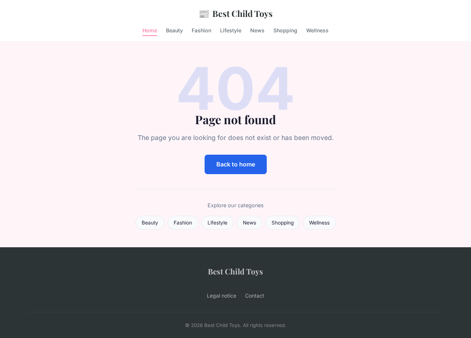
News (257, 30)
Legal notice (221, 295)
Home (149, 30)
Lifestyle (230, 30)
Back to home (235, 164)
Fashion (201, 30)
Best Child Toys (235, 13)
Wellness (317, 30)
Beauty (174, 30)
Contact (254, 295)
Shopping (285, 30)
